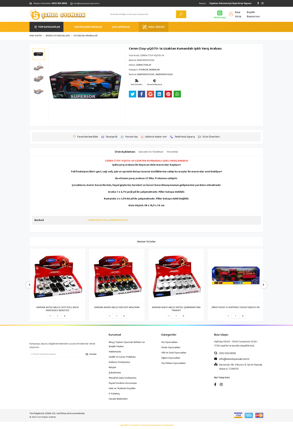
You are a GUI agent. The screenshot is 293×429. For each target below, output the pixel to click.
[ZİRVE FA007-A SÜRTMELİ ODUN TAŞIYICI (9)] (235, 276)
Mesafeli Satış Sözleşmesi (122, 378)
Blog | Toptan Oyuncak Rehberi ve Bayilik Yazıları (127, 344)
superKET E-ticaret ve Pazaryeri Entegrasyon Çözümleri (146, 425)
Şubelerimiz (115, 373)
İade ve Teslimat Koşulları (122, 388)
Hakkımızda (115, 352)
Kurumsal (115, 335)
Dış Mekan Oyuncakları (173, 363)
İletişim (202, 3)
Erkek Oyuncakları (170, 347)
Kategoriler (169, 335)
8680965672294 (98, 220)
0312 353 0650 (227, 353)
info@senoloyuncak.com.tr (234, 359)
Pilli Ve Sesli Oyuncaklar (173, 353)
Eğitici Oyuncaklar (170, 358)
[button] (54, 85)
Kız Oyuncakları (169, 342)
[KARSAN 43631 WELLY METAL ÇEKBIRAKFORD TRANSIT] (176, 276)
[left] (29, 285)
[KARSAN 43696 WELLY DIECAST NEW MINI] (117, 276)
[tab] (125, 152)
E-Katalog (114, 394)
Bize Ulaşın (221, 335)
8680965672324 (118, 220)
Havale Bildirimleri (118, 399)
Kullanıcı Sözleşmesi (119, 362)
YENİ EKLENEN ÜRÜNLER (88, 27)
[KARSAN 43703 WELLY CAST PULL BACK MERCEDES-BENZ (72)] (57, 276)
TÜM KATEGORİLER (49, 27)
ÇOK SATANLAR (121, 27)
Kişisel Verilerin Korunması (123, 383)
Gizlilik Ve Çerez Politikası (122, 357)
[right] (263, 285)
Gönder (93, 354)
